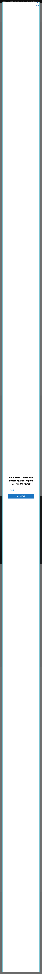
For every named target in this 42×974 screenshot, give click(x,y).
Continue (21, 496)
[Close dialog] (37, 4)
